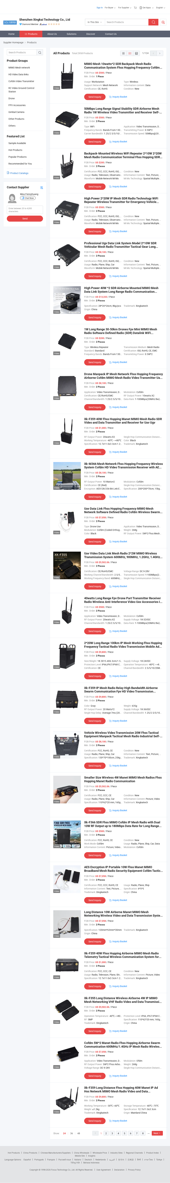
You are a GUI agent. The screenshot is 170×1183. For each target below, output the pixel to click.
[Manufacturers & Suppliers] (24, 6)
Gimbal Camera (16, 112)
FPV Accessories (17, 105)
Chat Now (29, 198)
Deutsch (88, 1159)
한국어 (121, 1159)
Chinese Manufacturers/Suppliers (56, 1152)
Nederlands (100, 1159)
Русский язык (64, 1159)
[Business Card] (41, 187)
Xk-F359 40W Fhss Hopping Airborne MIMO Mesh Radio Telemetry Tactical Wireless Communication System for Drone (121, 957)
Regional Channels (134, 1152)
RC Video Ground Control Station (21, 89)
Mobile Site (80, 1155)
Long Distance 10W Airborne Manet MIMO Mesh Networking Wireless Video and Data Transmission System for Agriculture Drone (123, 915)
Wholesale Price (100, 1152)
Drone (11, 98)
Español (27, 1159)
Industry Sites (116, 1152)
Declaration (119, 1169)
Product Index (152, 1152)
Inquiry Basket (119, 96)
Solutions (71, 33)
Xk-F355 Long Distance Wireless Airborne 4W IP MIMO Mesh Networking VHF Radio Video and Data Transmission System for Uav (123, 1001)
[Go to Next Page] (160, 53)
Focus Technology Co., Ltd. (63, 1169)
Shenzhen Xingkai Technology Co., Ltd (44, 19)
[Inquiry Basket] (135, 7)
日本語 (131, 1159)
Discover (90, 33)
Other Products (16, 118)
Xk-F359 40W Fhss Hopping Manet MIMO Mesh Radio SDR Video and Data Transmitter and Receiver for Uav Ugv (123, 420)
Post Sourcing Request (163, 22)
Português (39, 1159)
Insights (91, 1155)
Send (25, 218)
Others (11, 125)
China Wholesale (81, 1152)
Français (51, 1159)
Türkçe (159, 1159)
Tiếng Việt (75, 1162)
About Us (52, 33)
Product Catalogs (19, 173)
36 (71, 1133)
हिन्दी (139, 1159)
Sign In (100, 7)
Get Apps (146, 7)
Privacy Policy (134, 1169)
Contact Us (111, 33)
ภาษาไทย (148, 1159)
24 (64, 1133)
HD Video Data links (18, 74)
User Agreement (103, 1169)
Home (11, 33)
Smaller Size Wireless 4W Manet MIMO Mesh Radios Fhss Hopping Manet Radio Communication (123, 779)
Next (156, 1133)
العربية (112, 1159)
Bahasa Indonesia (91, 1162)
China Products (30, 1152)
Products (32, 33)
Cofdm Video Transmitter (21, 81)
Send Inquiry (94, 96)
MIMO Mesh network (19, 67)
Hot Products (14, 1152)
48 (78, 1133)
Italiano (77, 1159)
